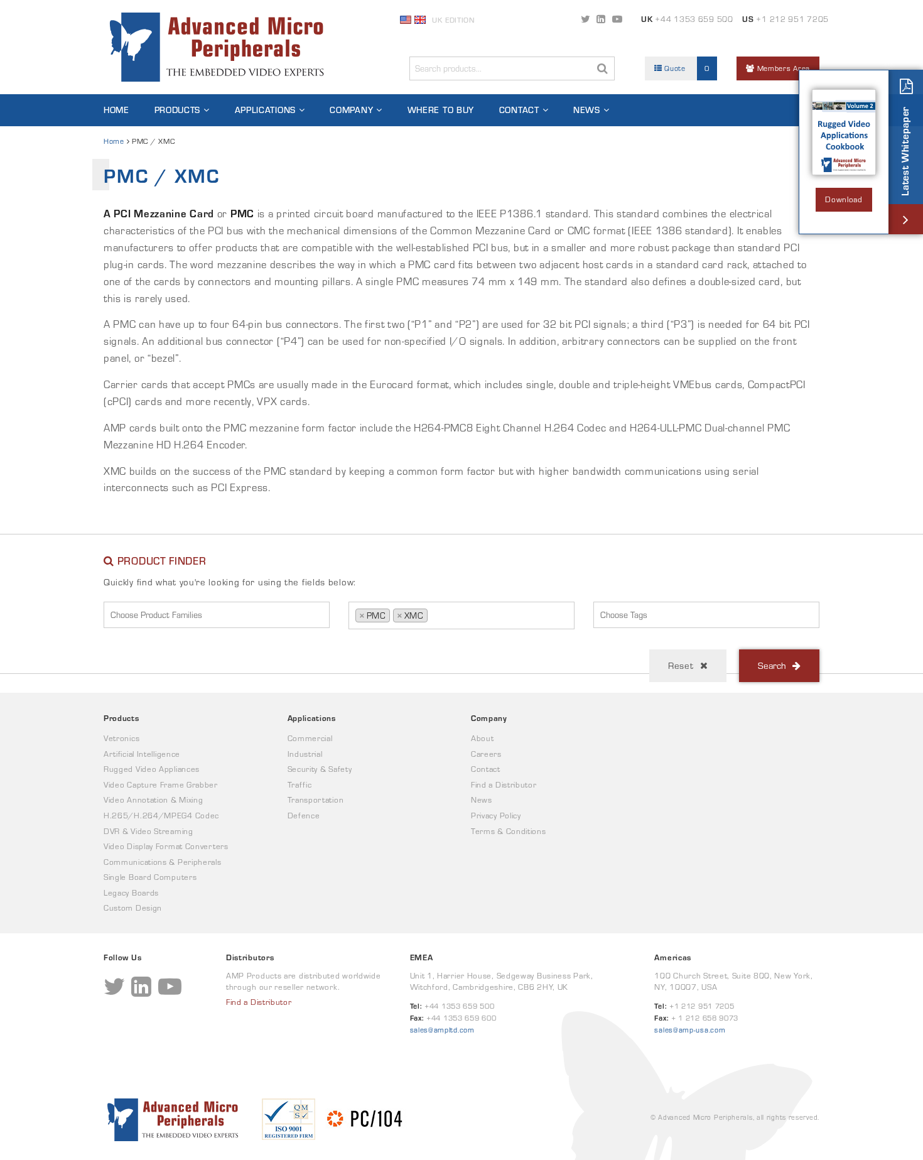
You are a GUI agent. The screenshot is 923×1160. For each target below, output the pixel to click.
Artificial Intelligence (142, 754)
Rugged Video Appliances (152, 769)
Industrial (305, 754)
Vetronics (121, 738)
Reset (681, 665)
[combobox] (217, 615)
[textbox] (220, 615)
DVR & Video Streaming (148, 831)
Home (116, 110)
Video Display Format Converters (166, 846)
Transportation (316, 800)
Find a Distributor (504, 785)
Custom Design (133, 908)
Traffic (300, 785)
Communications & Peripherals (163, 862)
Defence (304, 815)
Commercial (310, 738)
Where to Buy (441, 110)
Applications (265, 110)
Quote (686, 68)
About (482, 738)
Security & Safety (320, 769)
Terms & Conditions (508, 831)
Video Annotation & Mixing (153, 800)
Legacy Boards (131, 893)
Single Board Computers (150, 877)
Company (351, 110)
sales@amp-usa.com (689, 1029)
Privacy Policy (496, 815)
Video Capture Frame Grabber (161, 785)
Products (177, 110)
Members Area (782, 68)
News (586, 110)
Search (772, 665)
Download (844, 199)
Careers (486, 754)
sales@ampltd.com (442, 1029)
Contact (519, 110)
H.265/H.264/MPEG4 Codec (161, 815)
